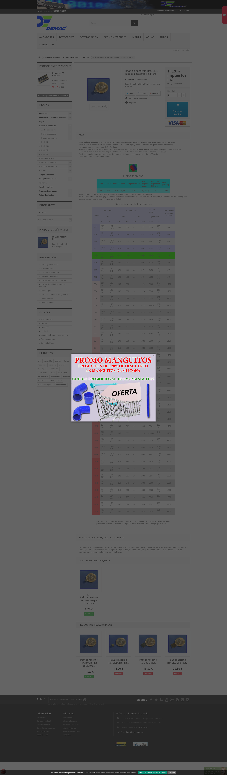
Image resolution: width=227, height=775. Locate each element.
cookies (64, 773)
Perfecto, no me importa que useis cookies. (152, 772)
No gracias (171, 772)
